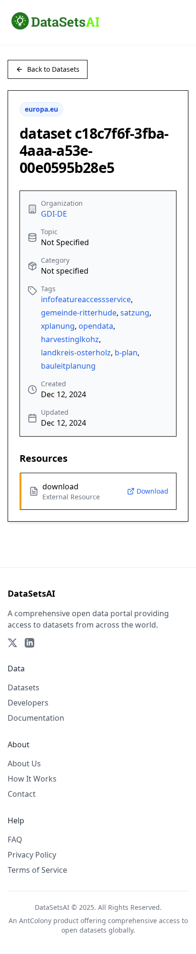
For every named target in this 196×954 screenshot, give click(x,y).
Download (152, 491)
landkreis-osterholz (76, 352)
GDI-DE (54, 214)
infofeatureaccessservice (86, 299)
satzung (134, 312)
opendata (95, 326)
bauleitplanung (68, 366)
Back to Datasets (53, 69)
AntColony (35, 920)
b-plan (126, 352)
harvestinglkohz (70, 339)
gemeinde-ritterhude (79, 312)
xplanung (58, 326)
